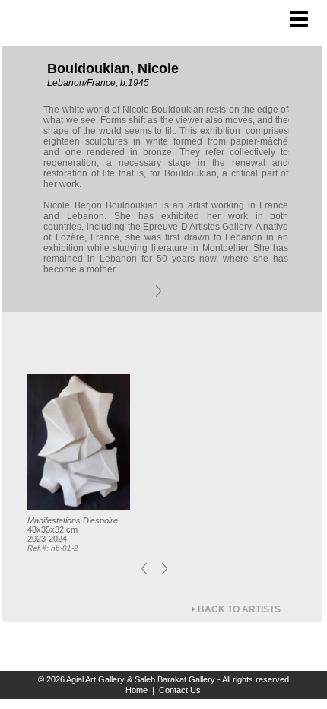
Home (136, 690)
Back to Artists (239, 609)
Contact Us (180, 690)
